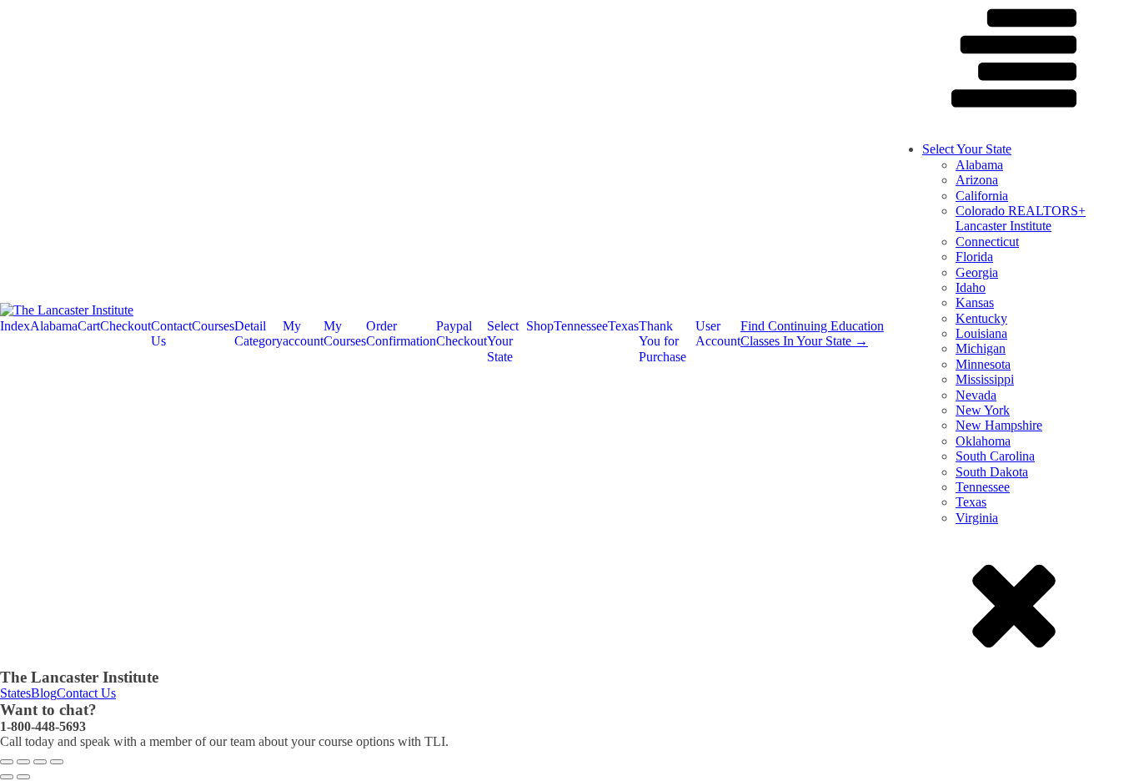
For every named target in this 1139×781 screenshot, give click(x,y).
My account (303, 333)
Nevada (976, 395)
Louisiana (981, 333)
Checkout (125, 326)
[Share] (40, 761)
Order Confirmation (401, 333)
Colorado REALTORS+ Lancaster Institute (1021, 218)
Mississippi (985, 379)
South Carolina (995, 456)
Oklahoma (983, 441)
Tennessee (581, 326)
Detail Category (258, 333)
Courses (213, 326)
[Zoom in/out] (6, 761)
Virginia (977, 518)
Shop (540, 326)
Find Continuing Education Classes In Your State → (812, 333)
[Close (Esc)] (56, 761)
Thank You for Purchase (662, 341)
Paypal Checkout (461, 333)
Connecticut (987, 241)
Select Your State (503, 341)
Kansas (975, 302)
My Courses (345, 333)
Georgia (977, 272)
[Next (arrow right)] (23, 776)
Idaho (971, 287)
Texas (623, 326)
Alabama (54, 326)
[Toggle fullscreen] (23, 761)
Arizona (977, 180)
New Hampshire (999, 425)
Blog (44, 693)
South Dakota (992, 472)
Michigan (981, 348)
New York (983, 410)
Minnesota (983, 364)
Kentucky (981, 318)
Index (15, 326)
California (982, 196)
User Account (717, 333)
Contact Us (171, 333)
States (15, 693)
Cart (89, 326)
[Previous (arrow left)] (6, 776)
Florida (974, 256)
